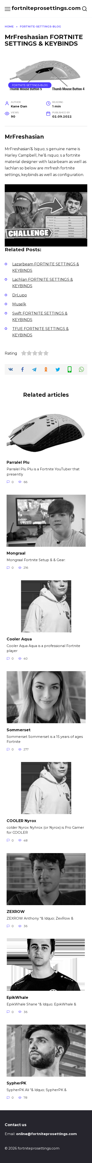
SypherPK (16, 1083)
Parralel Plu (18, 462)
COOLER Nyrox (21, 820)
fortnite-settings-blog (30, 85)
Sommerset (18, 729)
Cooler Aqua (19, 639)
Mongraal (16, 553)
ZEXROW (16, 911)
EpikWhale (17, 997)
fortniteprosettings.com (46, 8)
